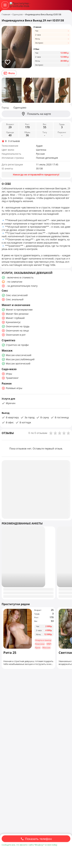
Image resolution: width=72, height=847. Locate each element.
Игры (9, 373)
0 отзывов (14, 141)
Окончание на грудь (17, 326)
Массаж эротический (18, 363)
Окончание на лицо (17, 330)
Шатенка (41, 149)
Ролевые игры (14, 388)
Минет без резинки (17, 313)
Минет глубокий (15, 318)
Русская (40, 153)
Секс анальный (14, 299)
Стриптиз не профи (17, 344)
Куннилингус (13, 322)
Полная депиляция (47, 157)
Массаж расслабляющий (20, 359)
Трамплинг (12, 377)
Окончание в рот (16, 334)
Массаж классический (18, 355)
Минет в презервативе (19, 309)
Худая (39, 145)
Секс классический (17, 295)
